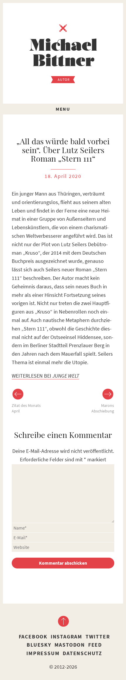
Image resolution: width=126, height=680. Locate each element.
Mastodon (70, 644)
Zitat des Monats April (26, 408)
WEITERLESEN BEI (45, 375)
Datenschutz (82, 653)
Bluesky (39, 644)
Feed (95, 644)
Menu (63, 109)
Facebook (33, 636)
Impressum (42, 653)
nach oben (63, 621)
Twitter (98, 636)
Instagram (66, 636)
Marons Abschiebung (102, 408)
